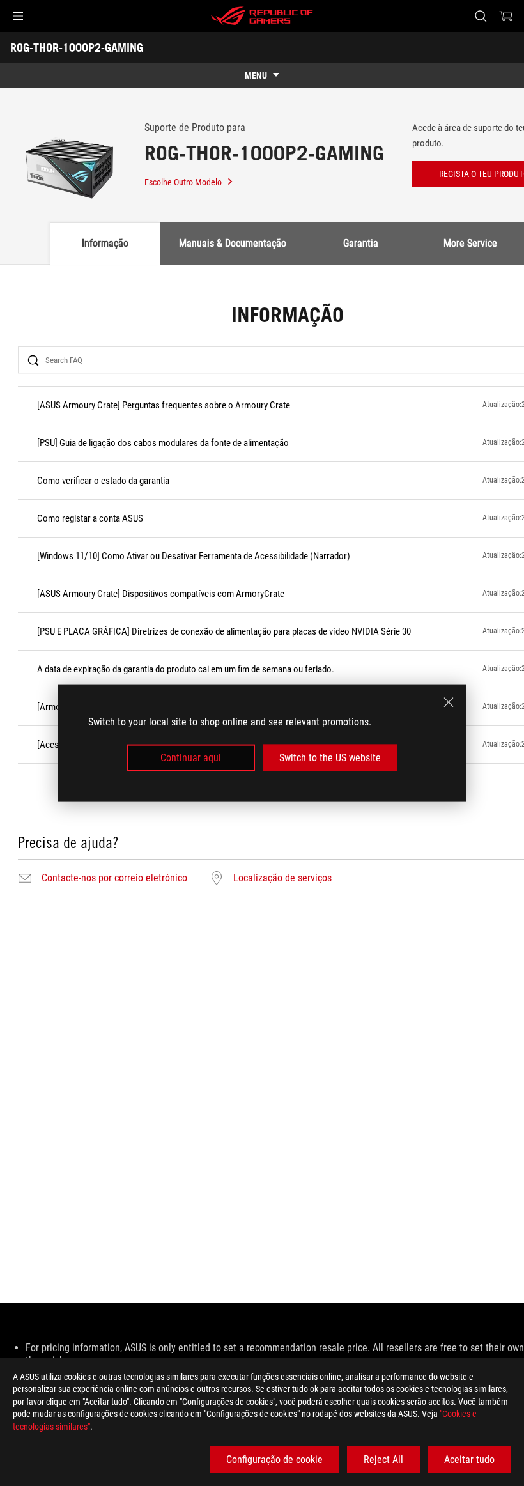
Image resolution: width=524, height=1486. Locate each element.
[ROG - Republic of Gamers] (262, 16)
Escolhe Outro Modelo (183, 182)
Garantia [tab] (360, 243)
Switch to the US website (330, 758)
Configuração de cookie (274, 1459)
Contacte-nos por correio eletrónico (114, 878)
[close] (448, 701)
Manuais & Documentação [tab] (232, 243)
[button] (18, 16)
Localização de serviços (282, 878)
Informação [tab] (105, 243)
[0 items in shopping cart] (506, 16)
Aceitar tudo (469, 1459)
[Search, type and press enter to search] (480, 16)
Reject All (383, 1459)
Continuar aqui (190, 758)
